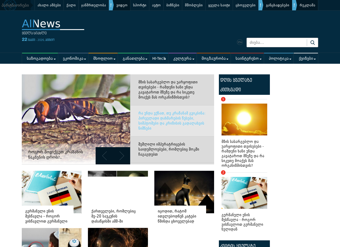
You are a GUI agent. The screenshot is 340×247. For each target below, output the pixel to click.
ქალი (71, 5)
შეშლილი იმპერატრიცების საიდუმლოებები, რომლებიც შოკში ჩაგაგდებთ (168, 149)
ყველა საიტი (219, 5)
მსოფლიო (103, 58)
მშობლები (194, 5)
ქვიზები (306, 58)
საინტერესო (247, 58)
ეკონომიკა (73, 58)
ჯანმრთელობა (93, 5)
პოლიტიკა (279, 58)
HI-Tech (159, 58)
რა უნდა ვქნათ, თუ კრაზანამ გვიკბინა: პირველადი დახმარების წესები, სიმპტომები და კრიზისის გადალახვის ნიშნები (171, 121)
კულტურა (182, 58)
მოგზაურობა (214, 58)
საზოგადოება (40, 58)
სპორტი (139, 5)
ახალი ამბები (49, 5)
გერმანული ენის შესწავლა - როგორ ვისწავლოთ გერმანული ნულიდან (242, 202)
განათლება (134, 58)
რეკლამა (307, 5)
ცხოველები (246, 5)
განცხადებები (277, 5)
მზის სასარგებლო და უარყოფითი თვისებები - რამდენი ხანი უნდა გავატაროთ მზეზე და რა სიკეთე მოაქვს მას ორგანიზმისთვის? (168, 90)
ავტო (156, 5)
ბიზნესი (172, 5)
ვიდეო (122, 5)
